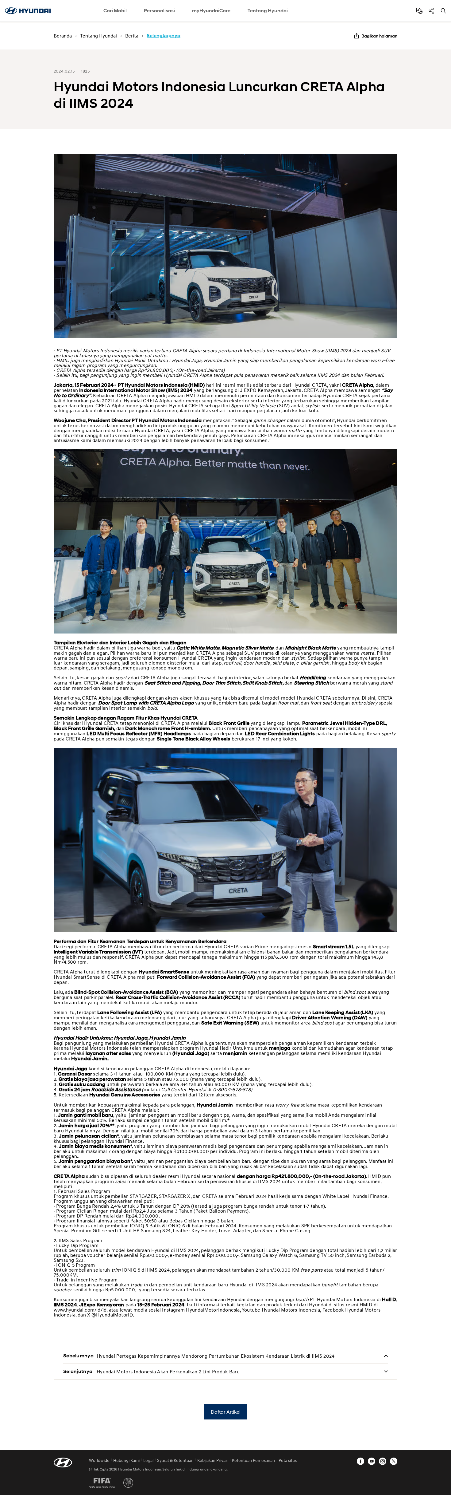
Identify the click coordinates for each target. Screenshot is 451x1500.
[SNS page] (431, 11)
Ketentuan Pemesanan (253, 1460)
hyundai (28, 10)
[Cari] (443, 11)
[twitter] (393, 1461)
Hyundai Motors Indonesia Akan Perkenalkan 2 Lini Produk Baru (168, 1371)
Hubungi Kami (126, 1460)
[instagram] (382, 1461)
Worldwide (99, 1460)
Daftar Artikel (226, 1412)
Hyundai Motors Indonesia (291, 1310)
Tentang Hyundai (268, 11)
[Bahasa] (419, 11)
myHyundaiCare (211, 11)
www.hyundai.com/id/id (80, 1310)
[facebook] (360, 1461)
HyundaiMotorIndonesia (213, 1310)
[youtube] (371, 1461)
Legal (148, 1460)
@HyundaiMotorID (112, 1315)
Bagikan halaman (379, 35)
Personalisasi (159, 11)
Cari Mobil (115, 11)
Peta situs (288, 1460)
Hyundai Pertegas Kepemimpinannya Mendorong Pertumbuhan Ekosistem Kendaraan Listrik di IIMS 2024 (216, 1356)
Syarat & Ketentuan (175, 1460)
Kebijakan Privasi (212, 1460)
